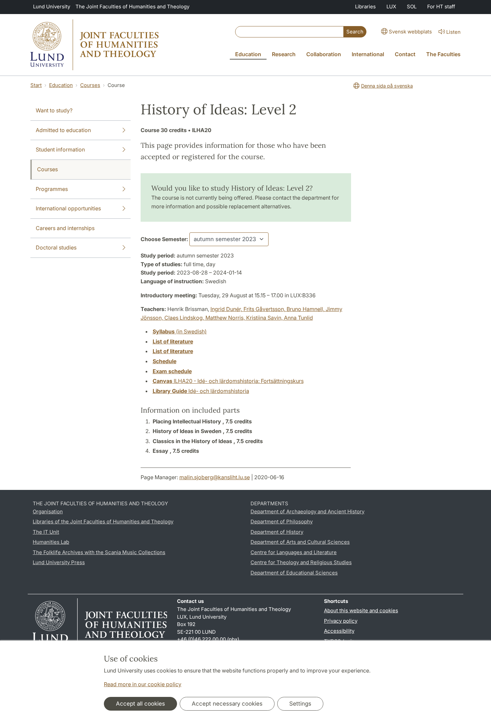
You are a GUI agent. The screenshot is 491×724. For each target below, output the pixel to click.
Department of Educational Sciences (294, 573)
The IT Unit (46, 532)
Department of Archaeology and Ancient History (307, 511)
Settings (300, 703)
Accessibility (339, 631)
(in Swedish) (180, 331)
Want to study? (54, 110)
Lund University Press (59, 562)
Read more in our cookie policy (142, 684)
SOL (412, 6)
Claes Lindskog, (184, 317)
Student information (60, 149)
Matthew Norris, (225, 317)
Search (354, 31)
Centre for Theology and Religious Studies (301, 562)
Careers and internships (65, 228)
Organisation (48, 511)
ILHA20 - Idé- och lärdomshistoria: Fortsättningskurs (228, 381)
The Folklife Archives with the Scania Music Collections (99, 552)
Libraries (365, 6)
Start (36, 85)
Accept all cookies (140, 703)
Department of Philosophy (282, 521)
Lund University (51, 6)
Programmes (52, 189)
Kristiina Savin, (265, 317)
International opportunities (68, 208)
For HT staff (441, 6)
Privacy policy (340, 621)
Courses (90, 85)
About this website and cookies (361, 610)
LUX (391, 6)
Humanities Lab (51, 542)
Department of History (277, 532)
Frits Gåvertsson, (265, 309)
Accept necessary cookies (227, 703)
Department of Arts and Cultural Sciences (300, 542)
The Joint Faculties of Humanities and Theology (132, 6)
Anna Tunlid (298, 317)
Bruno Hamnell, (306, 309)
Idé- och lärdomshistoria (201, 391)
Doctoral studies (56, 247)
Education (61, 85)
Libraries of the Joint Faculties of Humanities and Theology (103, 521)
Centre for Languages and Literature (294, 552)
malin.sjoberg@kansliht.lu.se (214, 477)
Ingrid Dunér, (226, 309)
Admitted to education (63, 130)
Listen (453, 32)
